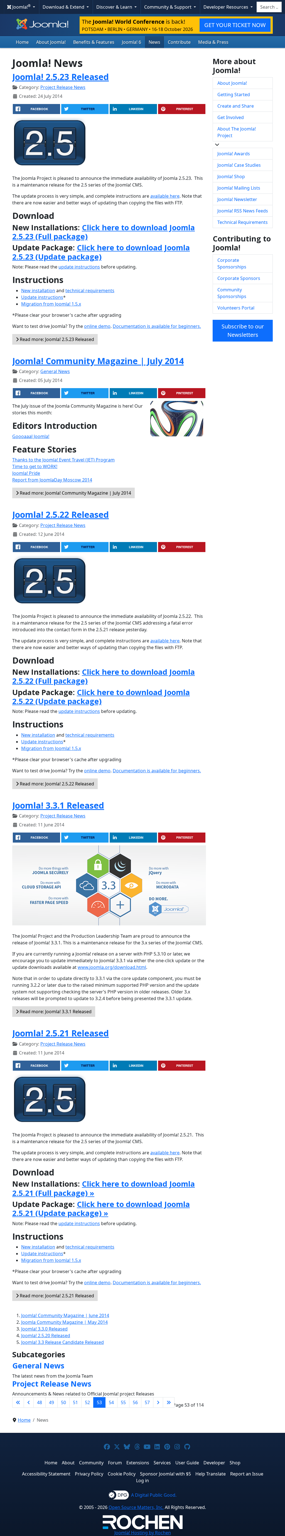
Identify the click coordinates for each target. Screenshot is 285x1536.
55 (123, 1402)
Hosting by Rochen (142, 1533)
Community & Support (168, 7)
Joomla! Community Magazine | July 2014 (98, 361)
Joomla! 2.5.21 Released (60, 1033)
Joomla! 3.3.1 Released (58, 805)
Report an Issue (246, 1474)
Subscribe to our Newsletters (243, 330)
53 (99, 1402)
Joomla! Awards (233, 154)
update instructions (79, 267)
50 (63, 1402)
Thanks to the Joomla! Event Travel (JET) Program (63, 460)
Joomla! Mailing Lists (238, 188)
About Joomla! (51, 42)
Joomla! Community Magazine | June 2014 (65, 1315)
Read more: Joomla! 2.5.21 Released (56, 1296)
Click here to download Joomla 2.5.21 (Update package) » (101, 1208)
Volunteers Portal (235, 308)
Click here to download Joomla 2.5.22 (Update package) (101, 696)
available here (165, 196)
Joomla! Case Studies (239, 165)
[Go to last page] (169, 1402)
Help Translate (210, 1474)
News (154, 42)
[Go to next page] (158, 1402)
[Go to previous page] (29, 1402)
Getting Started (233, 94)
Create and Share (235, 106)
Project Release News (62, 87)
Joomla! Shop (231, 176)
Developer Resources (226, 7)
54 (111, 1402)
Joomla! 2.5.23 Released (60, 77)
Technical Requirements (242, 222)
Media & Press (213, 42)
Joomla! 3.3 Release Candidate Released (62, 1342)
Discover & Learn (114, 7)
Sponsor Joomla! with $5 (165, 1474)
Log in (142, 1480)
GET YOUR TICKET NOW (235, 25)
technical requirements (89, 290)
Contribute (179, 42)
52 (87, 1402)
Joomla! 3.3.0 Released (44, 1329)
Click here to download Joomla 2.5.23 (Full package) (103, 231)
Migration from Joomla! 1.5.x (51, 304)
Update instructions (42, 297)
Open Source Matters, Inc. (136, 1507)
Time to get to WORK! (34, 466)
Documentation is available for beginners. (157, 326)
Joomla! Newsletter (237, 199)
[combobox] (269, 7)
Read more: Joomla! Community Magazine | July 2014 (75, 493)
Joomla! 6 (131, 42)
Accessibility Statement (46, 1474)
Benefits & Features (93, 42)
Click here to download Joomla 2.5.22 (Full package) (103, 676)
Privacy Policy (89, 1474)
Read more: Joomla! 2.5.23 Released (56, 339)
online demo (97, 326)
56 (135, 1402)
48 (39, 1402)
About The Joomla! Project (236, 132)
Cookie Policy (122, 1474)
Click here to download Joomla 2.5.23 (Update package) (101, 252)
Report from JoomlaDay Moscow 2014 (52, 480)
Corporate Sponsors (238, 278)
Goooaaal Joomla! (30, 436)
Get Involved (230, 117)
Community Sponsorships (231, 293)
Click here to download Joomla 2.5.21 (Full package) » (103, 1188)
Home (22, 42)
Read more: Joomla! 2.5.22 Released (56, 784)
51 (75, 1402)
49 (51, 1402)
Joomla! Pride (26, 473)
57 (147, 1402)
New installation (38, 290)
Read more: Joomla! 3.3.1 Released (55, 1011)
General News (55, 371)
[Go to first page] (18, 1402)
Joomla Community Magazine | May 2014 (64, 1322)
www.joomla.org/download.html (112, 967)
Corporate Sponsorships (231, 263)
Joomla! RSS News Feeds (242, 211)
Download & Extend (64, 7)
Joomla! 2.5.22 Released (60, 514)
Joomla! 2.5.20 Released (45, 1335)
